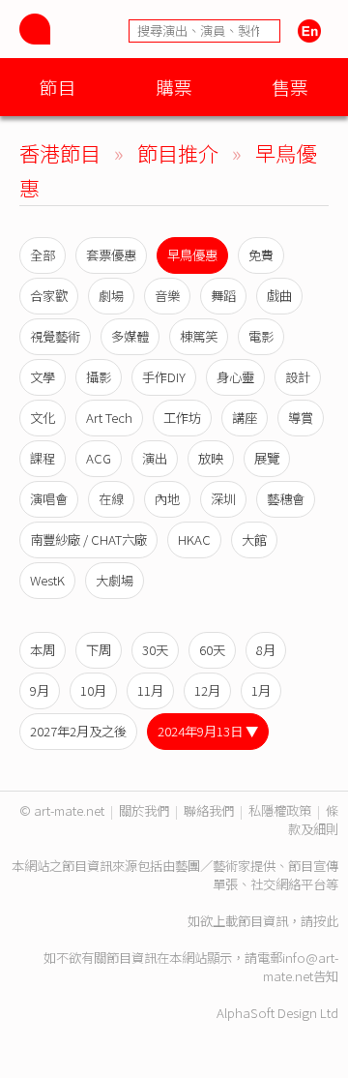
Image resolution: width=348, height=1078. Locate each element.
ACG (98, 458)
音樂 (167, 295)
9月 (39, 690)
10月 (93, 690)
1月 (261, 690)
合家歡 (49, 295)
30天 (155, 650)
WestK (47, 580)
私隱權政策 (279, 810)
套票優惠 (111, 255)
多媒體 (130, 336)
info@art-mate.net (300, 966)
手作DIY (164, 377)
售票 (290, 87)
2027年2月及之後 (78, 731)
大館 (254, 539)
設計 (297, 377)
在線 (111, 499)
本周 (42, 650)
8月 (266, 650)
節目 (58, 87)
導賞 (300, 417)
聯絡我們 (209, 810)
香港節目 (60, 152)
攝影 (98, 377)
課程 (42, 458)
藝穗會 (285, 499)
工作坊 (182, 417)
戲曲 (279, 295)
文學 (42, 377)
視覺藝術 (55, 336)
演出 (154, 458)
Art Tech (109, 417)
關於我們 (144, 810)
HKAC (194, 539)
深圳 (223, 499)
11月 (150, 690)
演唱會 (49, 499)
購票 (174, 87)
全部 (42, 255)
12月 (207, 690)
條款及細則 (313, 819)
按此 (325, 921)
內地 (167, 499)
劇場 (111, 295)
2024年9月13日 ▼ (208, 731)
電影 (261, 336)
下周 (98, 650)
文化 (42, 417)
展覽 (266, 458)
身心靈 (235, 377)
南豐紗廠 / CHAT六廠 (88, 539)
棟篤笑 (199, 336)
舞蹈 (223, 295)
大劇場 (114, 580)
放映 (210, 458)
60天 (212, 650)
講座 (244, 417)
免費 (261, 255)
